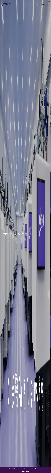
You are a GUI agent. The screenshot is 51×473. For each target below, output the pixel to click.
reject (24, 471)
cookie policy (26, 469)
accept (27, 471)
